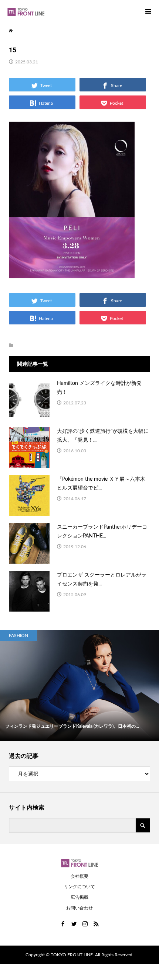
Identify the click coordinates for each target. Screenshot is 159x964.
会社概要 (79, 876)
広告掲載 (79, 897)
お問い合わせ (79, 908)
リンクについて (79, 886)
